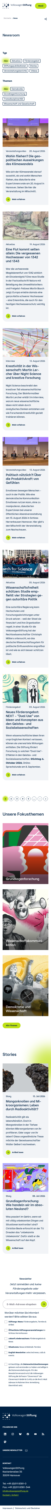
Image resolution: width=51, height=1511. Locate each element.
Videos (34, 71)
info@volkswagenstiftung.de (15, 1491)
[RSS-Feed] (43, 1433)
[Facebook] (27, 1433)
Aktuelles (16, 61)
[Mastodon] (5, 1441)
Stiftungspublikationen (15, 66)
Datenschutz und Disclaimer (27, 1508)
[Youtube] (35, 1433)
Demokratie (17, 89)
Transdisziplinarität (13, 99)
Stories (33, 66)
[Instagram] (12, 1433)
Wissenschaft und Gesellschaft (19, 104)
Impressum (7, 1508)
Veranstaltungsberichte (15, 71)
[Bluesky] (20, 1433)
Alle (6, 61)
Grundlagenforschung (14, 94)
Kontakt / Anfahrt (11, 1495)
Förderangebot (32, 61)
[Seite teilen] (45, 18)
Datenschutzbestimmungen (35, 1364)
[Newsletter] (26, 1450)
